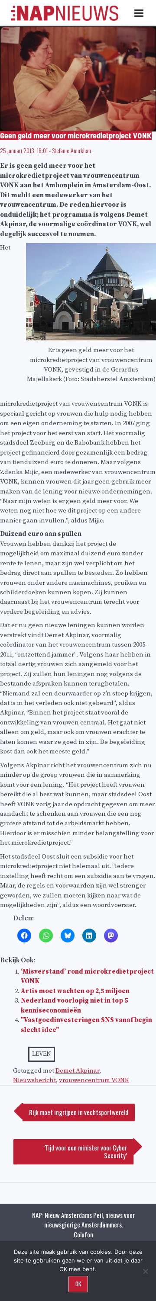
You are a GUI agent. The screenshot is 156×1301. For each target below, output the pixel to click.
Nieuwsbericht (34, 1080)
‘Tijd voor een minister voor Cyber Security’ (85, 1151)
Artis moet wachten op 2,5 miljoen (75, 991)
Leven (41, 1054)
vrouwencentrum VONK (94, 1080)
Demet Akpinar (77, 1071)
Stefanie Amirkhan (71, 150)
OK (78, 1283)
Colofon (83, 1234)
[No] (145, 1271)
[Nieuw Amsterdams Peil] (64, 19)
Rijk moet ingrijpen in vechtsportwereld (78, 1112)
